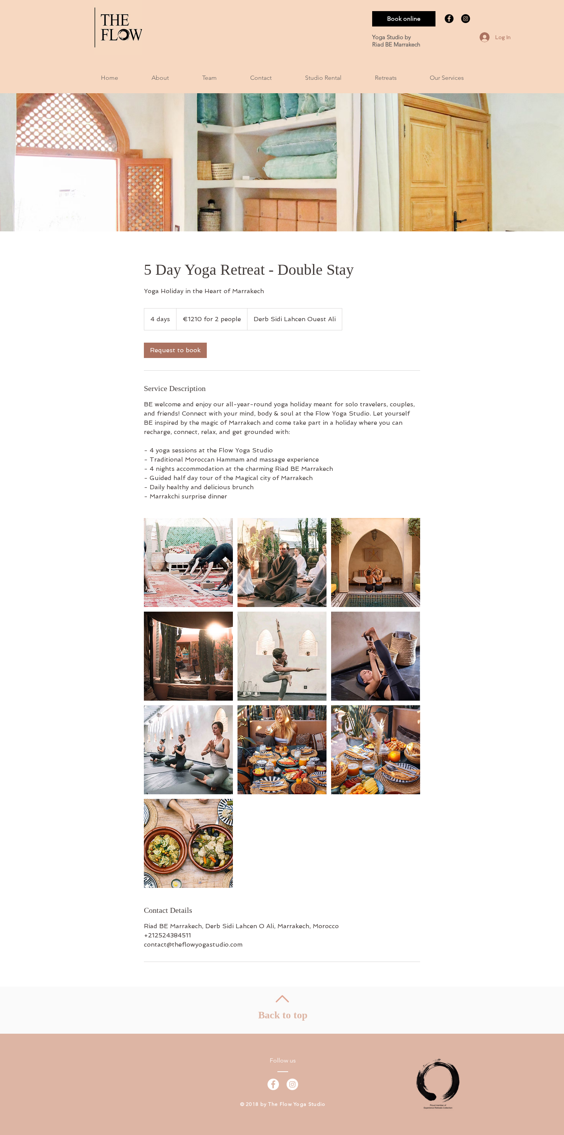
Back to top (282, 1015)
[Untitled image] (188, 562)
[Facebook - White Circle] (273, 1084)
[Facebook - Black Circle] (449, 18)
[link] (175, 350)
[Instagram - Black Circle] (465, 18)
